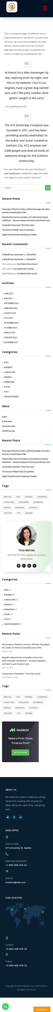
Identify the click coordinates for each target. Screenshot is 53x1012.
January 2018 (10, 338)
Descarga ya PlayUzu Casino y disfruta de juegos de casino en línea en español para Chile (26, 210)
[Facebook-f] (14, 817)
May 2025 (8, 298)
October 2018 (10, 328)
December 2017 (11, 342)
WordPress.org (8, 431)
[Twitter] (7, 817)
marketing (9, 382)
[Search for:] (26, 188)
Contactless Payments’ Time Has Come (18, 225)
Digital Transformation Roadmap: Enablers (19, 235)
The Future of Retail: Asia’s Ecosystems (18, 230)
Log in (4, 417)
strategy (8, 513)
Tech (6, 392)
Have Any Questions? (16, 861)
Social (7, 387)
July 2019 (8, 318)
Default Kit (31, 255)
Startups (33, 507)
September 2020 (11, 303)
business (8, 367)
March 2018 (9, 333)
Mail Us (9, 878)
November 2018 (11, 323)
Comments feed (8, 426)
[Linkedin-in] (20, 817)
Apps (6, 363)
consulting (9, 372)
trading (28, 513)
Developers (24, 502)
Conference (42, 497)
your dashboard (11, 173)
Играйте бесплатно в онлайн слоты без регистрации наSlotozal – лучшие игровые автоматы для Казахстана (26, 218)
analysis (7, 497)
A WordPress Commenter (12, 255)
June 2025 (8, 294)
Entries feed (7, 422)
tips (18, 513)
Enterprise (38, 502)
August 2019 (10, 313)
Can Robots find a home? (27, 264)
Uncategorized (11, 397)
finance (8, 377)
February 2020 (11, 308)
